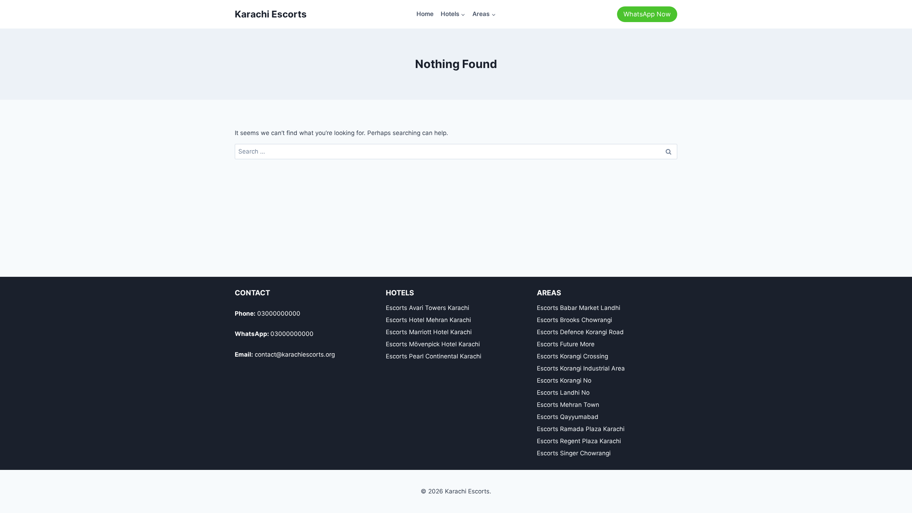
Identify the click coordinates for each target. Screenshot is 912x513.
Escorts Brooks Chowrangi (574, 319)
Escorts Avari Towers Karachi (427, 307)
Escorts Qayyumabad (567, 416)
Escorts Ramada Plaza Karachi (581, 428)
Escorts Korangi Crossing (572, 356)
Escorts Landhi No (563, 392)
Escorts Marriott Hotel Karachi (429, 332)
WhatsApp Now (647, 14)
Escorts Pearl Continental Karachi (433, 356)
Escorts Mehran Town (568, 404)
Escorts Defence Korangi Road (580, 332)
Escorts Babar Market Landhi (578, 307)
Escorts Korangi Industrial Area (581, 368)
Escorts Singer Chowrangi (574, 453)
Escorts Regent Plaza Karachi (579, 441)
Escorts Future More (566, 344)
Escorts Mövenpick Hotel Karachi (433, 344)
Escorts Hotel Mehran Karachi (428, 319)
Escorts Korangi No (564, 380)
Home (425, 13)
